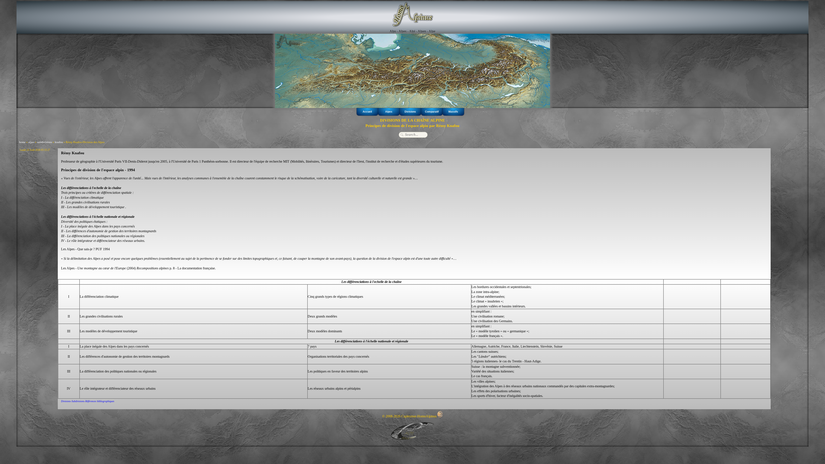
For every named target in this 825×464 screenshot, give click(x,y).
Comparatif (432, 111)
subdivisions (44, 142)
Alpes (388, 111)
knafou (59, 142)
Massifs (453, 111)
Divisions (410, 111)
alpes (31, 142)
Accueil (367, 111)
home (22, 142)
